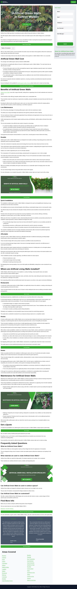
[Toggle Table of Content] (12, 48)
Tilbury (28, 574)
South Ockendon (30, 562)
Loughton (4, 569)
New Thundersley (31, 559)
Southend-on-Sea (31, 572)
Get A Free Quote (26, 546)
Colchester (4, 576)
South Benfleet (30, 561)
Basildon (29, 555)
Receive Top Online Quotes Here (26, 511)
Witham (3, 565)
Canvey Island (30, 568)
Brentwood (4, 573)
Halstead (4, 557)
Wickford (4, 578)
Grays (28, 570)
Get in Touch (26, 294)
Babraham (3, 508)
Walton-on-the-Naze (31, 580)
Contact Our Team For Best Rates (27, 86)
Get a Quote (25, 24)
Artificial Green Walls (5, 92)
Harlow (3, 561)
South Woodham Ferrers (7, 580)
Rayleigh (29, 557)
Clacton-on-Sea (30, 576)
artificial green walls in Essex (24, 83)
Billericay (4, 575)
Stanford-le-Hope (30, 564)
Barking (11, 508)
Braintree (4, 555)
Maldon (3, 571)
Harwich (29, 578)
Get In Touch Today (27, 44)
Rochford (29, 566)
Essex (3, 559)
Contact (73, 2)
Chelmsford (4, 563)
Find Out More (27, 197)
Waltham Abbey (5, 567)
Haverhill (8, 508)
